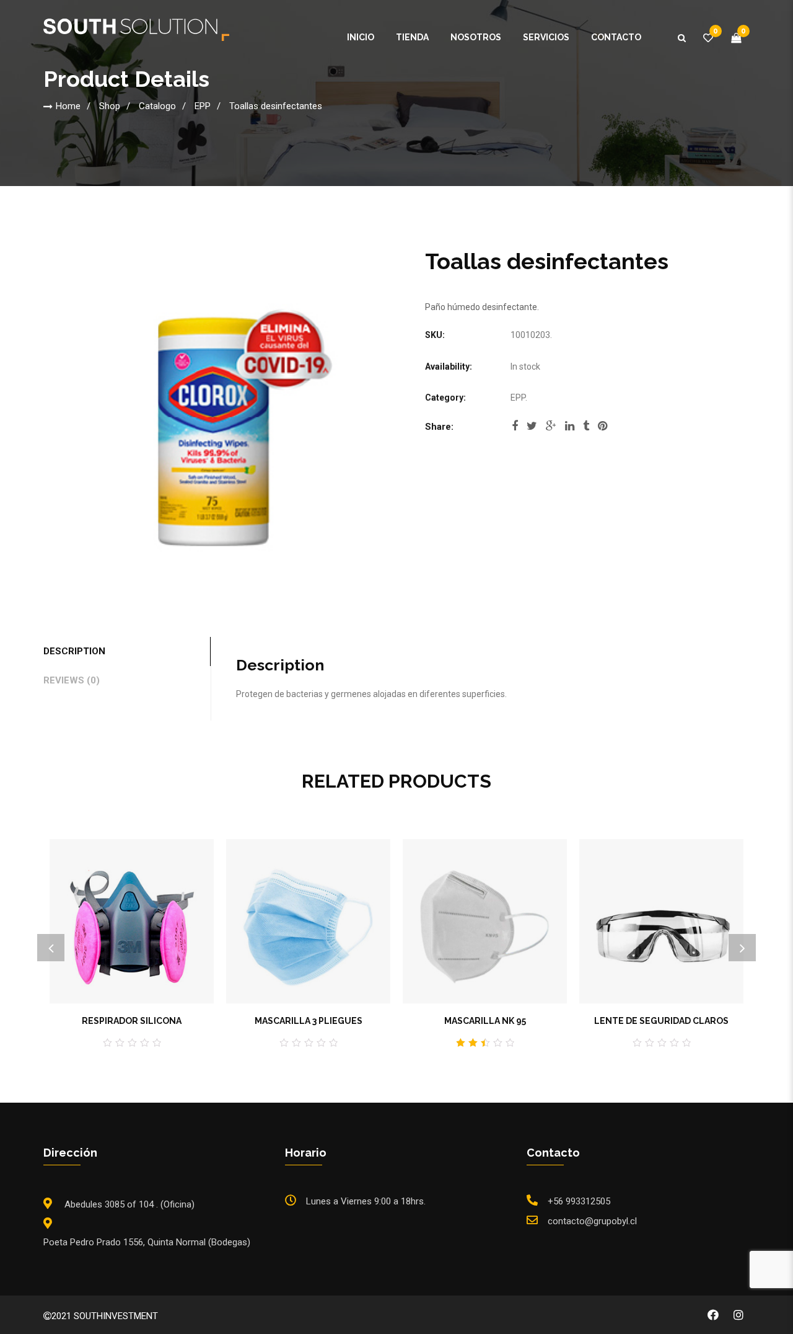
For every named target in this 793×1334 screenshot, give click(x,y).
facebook (515, 430)
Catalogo (157, 106)
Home (68, 106)
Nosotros (475, 37)
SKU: (435, 335)
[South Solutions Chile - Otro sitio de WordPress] (136, 29)
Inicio (360, 37)
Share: (439, 426)
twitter (532, 430)
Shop (109, 106)
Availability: (448, 366)
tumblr (586, 430)
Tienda (412, 37)
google (551, 430)
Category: (445, 397)
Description (74, 651)
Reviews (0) (71, 680)
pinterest (602, 430)
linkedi (569, 430)
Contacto (616, 37)
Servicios (546, 37)
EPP (203, 106)
